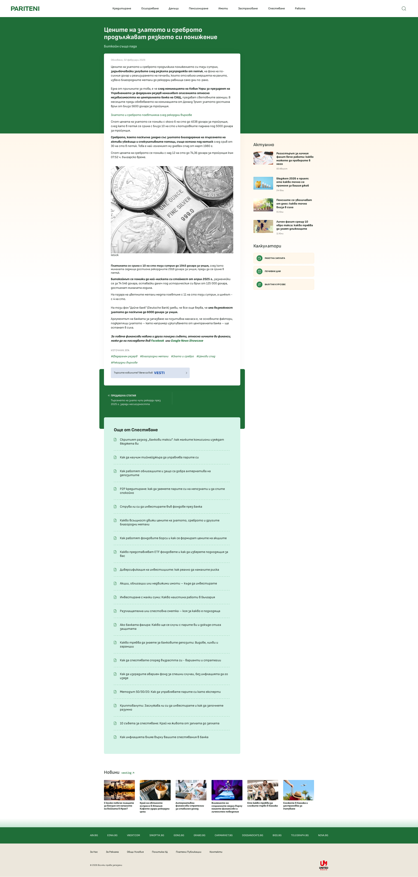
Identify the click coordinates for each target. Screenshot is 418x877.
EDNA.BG (112, 835)
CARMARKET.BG (224, 835)
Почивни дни (273, 271)
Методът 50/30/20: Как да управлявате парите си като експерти (170, 692)
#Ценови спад (205, 356)
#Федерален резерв (124, 356)
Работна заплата (275, 258)
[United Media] (323, 865)
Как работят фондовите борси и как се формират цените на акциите (173, 538)
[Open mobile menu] (404, 8)
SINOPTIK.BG (156, 835)
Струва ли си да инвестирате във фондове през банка (161, 507)
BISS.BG (277, 835)
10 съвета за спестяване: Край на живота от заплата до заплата (169, 723)
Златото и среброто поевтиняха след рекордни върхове (151, 115)
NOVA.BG (323, 835)
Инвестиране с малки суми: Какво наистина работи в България (167, 597)
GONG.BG (179, 835)
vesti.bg (126, 773)
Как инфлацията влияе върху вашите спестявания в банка (164, 737)
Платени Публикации (188, 852)
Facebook (157, 341)
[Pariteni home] (25, 8)
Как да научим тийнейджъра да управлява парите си (159, 457)
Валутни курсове (275, 284)
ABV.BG (94, 835)
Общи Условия (135, 852)
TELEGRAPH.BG (300, 835)
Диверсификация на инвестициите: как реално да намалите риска (169, 570)
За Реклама (112, 852)
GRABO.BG (199, 835)
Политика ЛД (160, 852)
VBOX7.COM (133, 835)
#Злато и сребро (182, 356)
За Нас (94, 852)
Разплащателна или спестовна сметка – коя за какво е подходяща (170, 611)
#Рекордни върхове (124, 362)
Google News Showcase (187, 341)
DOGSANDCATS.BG (252, 835)
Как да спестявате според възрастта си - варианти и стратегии (170, 660)
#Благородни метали (154, 356)
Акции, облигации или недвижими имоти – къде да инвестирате (168, 583)
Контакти (216, 852)
